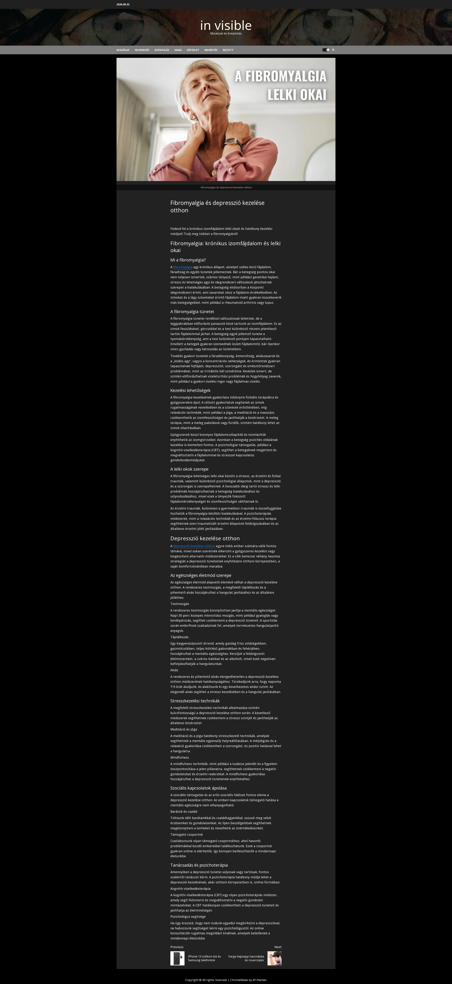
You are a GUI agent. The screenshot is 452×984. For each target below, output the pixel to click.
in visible (226, 25)
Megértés (211, 50)
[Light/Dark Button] (325, 50)
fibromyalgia (182, 267)
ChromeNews (239, 980)
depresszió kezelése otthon (194, 546)
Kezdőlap (123, 50)
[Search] (333, 49)
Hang (178, 50)
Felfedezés (142, 50)
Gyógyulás (161, 50)
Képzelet (193, 50)
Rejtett (228, 50)
